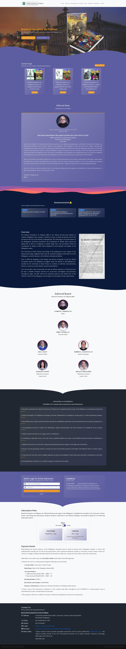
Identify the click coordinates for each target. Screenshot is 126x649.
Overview (81, 3)
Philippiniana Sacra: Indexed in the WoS (33, 212)
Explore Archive (27, 38)
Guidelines (90, 3)
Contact (102, 3)
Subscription (96, 3)
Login (85, 3)
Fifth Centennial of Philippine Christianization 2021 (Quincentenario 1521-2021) (62, 213)
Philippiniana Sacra (96, 631)
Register (42, 494)
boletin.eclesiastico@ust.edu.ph (45, 626)
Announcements (74, 3)
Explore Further (99, 65)
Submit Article (42, 38)
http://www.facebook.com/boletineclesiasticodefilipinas (53, 629)
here (76, 483)
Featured (67, 3)
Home (62, 3)
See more (23, 411)
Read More (34, 92)
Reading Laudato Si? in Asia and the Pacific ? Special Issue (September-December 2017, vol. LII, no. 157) (89, 213)
